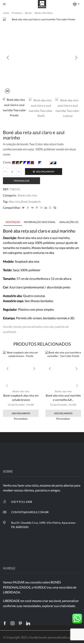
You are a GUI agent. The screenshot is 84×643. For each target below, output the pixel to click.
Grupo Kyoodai (16, 404)
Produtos (17, 12)
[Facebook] (28, 207)
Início (6, 12)
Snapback (35, 201)
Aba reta (14, 201)
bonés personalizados (28, 326)
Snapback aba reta (27, 261)
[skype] (54, 207)
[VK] (32, 207)
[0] (73, 4)
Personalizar (21, 180)
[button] (8, 57)
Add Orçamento (45, 171)
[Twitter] (23, 207)
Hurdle (30, 404)
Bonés (28, 12)
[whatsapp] (50, 207)
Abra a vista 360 (7, 91)
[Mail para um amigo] (41, 207)
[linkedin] (46, 207)
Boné (24, 201)
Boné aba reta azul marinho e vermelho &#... (63, 397)
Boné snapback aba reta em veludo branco (20, 397)
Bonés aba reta (44, 12)
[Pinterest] (37, 207)
